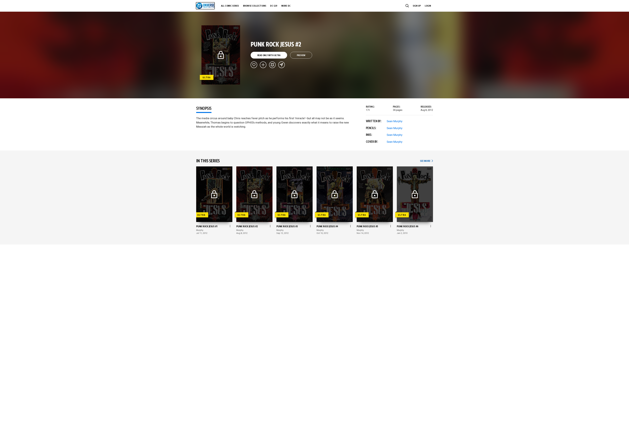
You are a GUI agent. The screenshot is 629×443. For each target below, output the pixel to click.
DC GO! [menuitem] (273, 5)
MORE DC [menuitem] (286, 5)
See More (426, 161)
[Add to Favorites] (254, 65)
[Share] (281, 65)
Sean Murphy (394, 121)
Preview (301, 55)
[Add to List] (263, 65)
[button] (407, 6)
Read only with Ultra (268, 55)
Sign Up (417, 5)
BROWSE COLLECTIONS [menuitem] (254, 5)
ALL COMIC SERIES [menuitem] (230, 5)
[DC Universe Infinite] (205, 5)
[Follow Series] (272, 65)
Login (428, 5)
